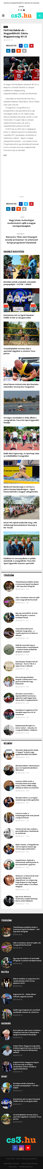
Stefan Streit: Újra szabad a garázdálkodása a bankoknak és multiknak (27, 831)
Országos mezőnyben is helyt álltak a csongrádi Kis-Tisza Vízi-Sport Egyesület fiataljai (21, 420)
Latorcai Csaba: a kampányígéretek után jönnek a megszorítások (27, 815)
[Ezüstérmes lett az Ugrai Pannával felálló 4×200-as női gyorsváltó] (6, 1103)
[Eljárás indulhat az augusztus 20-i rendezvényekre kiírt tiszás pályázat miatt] (6, 983)
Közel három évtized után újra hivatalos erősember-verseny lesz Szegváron (21, 386)
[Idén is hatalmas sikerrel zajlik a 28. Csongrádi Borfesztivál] (9, 602)
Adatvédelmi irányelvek (11, 1163)
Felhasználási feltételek (29, 1163)
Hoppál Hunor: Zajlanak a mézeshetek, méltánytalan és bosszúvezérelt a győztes (27, 862)
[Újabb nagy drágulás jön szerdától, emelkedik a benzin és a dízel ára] (6, 1014)
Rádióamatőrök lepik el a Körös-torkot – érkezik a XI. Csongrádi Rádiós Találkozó (26, 727)
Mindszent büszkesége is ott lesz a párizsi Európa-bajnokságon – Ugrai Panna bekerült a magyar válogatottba (21, 489)
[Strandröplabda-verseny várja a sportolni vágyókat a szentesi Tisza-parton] (6, 1119)
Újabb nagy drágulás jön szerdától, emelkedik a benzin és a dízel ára (26, 1011)
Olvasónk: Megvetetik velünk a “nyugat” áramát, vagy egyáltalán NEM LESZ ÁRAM (27, 752)
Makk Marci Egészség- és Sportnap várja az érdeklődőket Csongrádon (21, 455)
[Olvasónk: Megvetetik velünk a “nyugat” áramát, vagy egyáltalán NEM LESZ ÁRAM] (9, 754)
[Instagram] (21, 1147)
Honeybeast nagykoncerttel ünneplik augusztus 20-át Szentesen (27, 712)
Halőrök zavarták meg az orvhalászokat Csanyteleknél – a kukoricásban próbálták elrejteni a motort (27, 648)
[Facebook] (15, 1147)
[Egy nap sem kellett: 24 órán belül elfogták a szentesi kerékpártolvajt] (9, 617)
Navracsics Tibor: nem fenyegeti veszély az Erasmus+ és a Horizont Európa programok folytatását (21, 240)
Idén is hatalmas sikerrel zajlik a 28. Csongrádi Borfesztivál (27, 598)
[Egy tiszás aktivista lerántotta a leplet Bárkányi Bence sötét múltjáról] (9, 901)
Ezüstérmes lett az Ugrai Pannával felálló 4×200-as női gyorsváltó (19, 316)
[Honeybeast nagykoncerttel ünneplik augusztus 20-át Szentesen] (9, 714)
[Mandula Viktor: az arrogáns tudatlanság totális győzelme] (9, 802)
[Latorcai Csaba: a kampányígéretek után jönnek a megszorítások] (9, 817)
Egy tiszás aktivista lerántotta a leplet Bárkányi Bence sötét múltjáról (27, 898)
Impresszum (13, 1167)
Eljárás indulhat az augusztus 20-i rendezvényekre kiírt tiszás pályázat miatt (26, 980)
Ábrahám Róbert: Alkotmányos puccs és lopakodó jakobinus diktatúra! (27, 767)
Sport (5, 27)
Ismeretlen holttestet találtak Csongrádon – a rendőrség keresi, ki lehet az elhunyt (27, 632)
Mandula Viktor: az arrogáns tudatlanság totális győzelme (27, 798)
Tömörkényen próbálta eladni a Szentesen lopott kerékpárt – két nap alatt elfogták (27, 584)
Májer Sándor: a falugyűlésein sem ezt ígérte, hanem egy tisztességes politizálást (27, 846)
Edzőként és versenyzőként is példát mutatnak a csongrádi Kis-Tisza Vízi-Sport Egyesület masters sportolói (20, 561)
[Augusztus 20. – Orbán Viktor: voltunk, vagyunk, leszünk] (6, 998)
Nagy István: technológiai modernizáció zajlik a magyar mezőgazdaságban (21, 223)
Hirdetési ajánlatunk (25, 1167)
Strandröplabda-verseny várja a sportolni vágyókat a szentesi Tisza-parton (20, 351)
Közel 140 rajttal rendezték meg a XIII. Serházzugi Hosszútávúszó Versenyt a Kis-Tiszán (20, 525)
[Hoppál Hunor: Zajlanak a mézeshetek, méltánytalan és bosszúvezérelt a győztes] (9, 864)
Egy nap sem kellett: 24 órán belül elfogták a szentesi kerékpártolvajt (27, 615)
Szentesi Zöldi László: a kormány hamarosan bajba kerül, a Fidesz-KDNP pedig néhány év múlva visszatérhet (27, 784)
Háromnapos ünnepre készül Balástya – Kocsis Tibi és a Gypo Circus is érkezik (27, 663)
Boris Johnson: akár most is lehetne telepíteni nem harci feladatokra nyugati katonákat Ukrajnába (26, 1032)
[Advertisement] (21, 180)
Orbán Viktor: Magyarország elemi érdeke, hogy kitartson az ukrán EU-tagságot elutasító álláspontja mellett (27, 1049)
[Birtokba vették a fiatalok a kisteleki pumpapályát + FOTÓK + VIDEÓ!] (6, 1087)
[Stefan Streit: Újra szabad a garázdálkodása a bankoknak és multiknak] (9, 833)
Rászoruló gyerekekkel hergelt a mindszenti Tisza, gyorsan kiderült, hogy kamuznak (26, 680)
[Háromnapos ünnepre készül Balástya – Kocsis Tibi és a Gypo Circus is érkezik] (9, 666)
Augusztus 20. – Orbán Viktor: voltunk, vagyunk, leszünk (24, 995)
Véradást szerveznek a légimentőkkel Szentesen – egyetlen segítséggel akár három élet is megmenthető (27, 697)
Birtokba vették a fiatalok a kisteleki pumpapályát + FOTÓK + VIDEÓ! (20, 283)
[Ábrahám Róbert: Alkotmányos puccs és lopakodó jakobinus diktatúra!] (9, 770)
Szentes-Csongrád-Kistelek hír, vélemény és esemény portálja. (21, 4)
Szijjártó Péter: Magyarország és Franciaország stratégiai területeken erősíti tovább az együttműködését (26, 1065)
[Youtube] (28, 1147)
